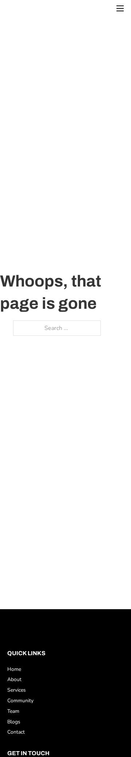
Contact (16, 732)
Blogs (13, 721)
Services (16, 690)
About (14, 679)
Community (20, 700)
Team (13, 711)
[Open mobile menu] (120, 8)
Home (14, 669)
